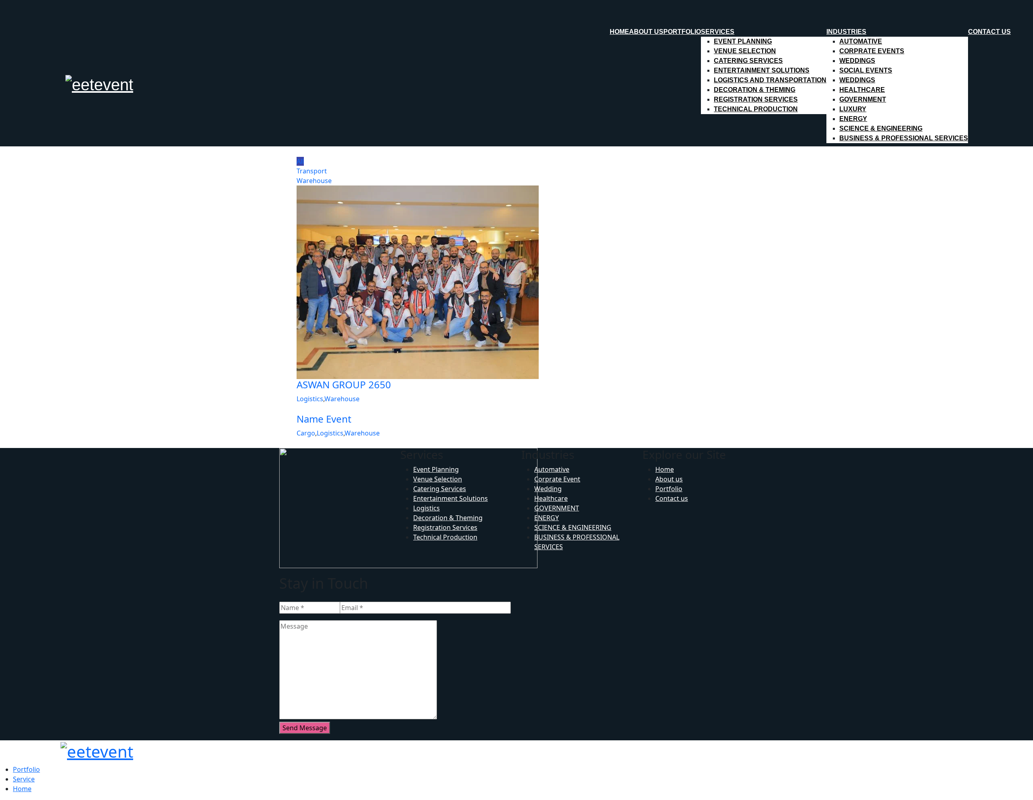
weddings (857, 60)
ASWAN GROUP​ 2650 (344, 384)
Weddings (857, 80)
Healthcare (551, 498)
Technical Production (756, 109)
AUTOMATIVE (860, 41)
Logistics (310, 398)
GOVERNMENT (862, 99)
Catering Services (748, 60)
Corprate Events (871, 51)
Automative (551, 469)
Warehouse (314, 180)
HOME (619, 31)
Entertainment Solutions (761, 70)
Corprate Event (557, 479)
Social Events (865, 70)
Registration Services (756, 99)
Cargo (306, 433)
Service (24, 779)
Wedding (548, 488)
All (300, 161)
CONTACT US (989, 31)
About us (646, 31)
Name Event (324, 418)
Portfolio (682, 31)
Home (664, 469)
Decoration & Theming (754, 89)
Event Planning (743, 41)
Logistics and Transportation (770, 80)
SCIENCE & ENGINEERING (880, 128)
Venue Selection (745, 51)
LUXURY (852, 109)
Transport (312, 171)
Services (717, 31)
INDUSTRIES (846, 31)
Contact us (671, 498)
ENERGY (853, 118)
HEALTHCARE (862, 89)
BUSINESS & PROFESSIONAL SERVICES (903, 138)
